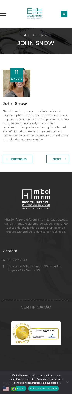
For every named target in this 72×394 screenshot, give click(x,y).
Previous (19, 159)
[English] (7, 388)
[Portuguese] (14, 388)
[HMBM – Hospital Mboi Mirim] (34, 14)
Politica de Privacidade (43, 388)
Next (57, 159)
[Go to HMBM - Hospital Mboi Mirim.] (25, 35)
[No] (67, 382)
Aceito (21, 388)
